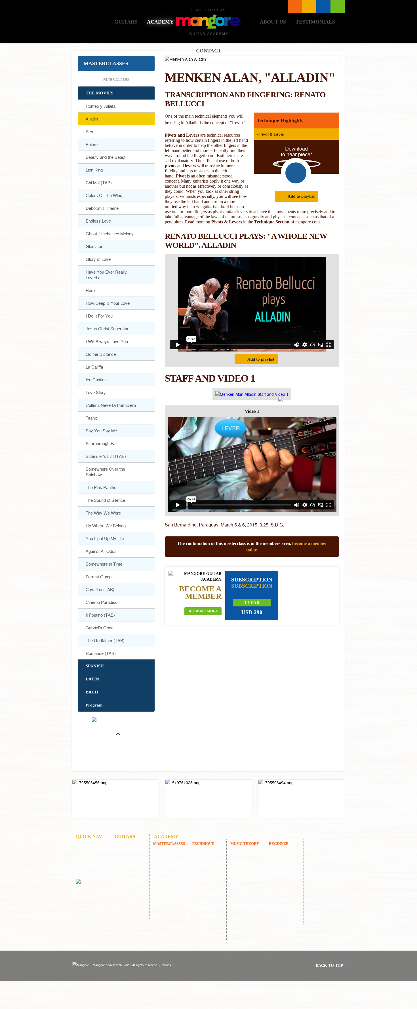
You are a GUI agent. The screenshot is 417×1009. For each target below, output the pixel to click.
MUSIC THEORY (244, 843)
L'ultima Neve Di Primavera (111, 405)
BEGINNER (278, 843)
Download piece (296, 173)
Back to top (329, 965)
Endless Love (98, 221)
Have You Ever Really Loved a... (106, 275)
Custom (126, 844)
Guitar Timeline (243, 876)
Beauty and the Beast (105, 157)
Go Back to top (117, 747)
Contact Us (90, 873)
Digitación (205, 936)
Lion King (94, 170)
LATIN (92, 679)
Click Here (115, 799)
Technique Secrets (205, 904)
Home (93, 22)
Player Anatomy (243, 862)
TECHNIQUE (203, 843)
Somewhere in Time (104, 564)
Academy (160, 22)
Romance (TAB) (101, 653)
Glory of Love (98, 259)
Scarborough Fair (102, 443)
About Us (273, 22)
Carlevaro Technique (205, 883)
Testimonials (315, 22)
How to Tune (285, 858)
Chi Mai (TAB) (99, 182)
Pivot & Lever (271, 134)
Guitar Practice (209, 894)
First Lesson (284, 851)
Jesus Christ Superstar (107, 328)
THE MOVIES (99, 93)
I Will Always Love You (107, 341)
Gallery (126, 858)
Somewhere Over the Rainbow (105, 472)
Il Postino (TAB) (100, 615)
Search (323, 6)
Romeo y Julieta (100, 106)
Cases (124, 873)
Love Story (96, 392)
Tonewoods (129, 866)
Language (309, 6)
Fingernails (206, 915)
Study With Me (248, 887)
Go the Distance (101, 354)
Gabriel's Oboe (99, 628)
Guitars (125, 22)
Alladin (92, 119)
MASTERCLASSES (106, 63)
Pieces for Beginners (282, 869)
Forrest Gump (98, 577)
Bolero (92, 144)
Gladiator (94, 246)
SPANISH (95, 666)
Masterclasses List (295, 6)
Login (337, 6)
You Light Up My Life (105, 538)
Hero (90, 290)
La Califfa (94, 367)
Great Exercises (209, 873)
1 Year (252, 602)
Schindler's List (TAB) (106, 456)
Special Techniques (206, 862)
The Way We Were (103, 513)
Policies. (166, 965)
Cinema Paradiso (101, 602)
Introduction (207, 851)
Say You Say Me (101, 431)
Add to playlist (301, 196)
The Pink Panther (102, 487)
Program (94, 705)
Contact (208, 51)
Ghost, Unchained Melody (110, 233)
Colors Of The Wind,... (106, 195)
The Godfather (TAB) (105, 640)
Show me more (203, 611)
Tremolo (204, 922)
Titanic (92, 418)
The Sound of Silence (105, 500)
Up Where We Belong (106, 526)
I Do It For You (99, 316)
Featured (127, 851)
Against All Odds (101, 551)
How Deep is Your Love (108, 303)
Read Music (245, 851)
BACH (92, 692)
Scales (202, 929)
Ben (89, 131)
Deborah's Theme (102, 208)
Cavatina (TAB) (100, 589)
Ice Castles (96, 379)
